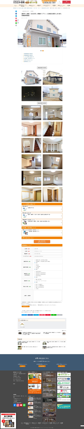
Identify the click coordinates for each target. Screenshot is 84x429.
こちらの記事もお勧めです (29, 56)
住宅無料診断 (42, 366)
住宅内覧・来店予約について (29, 58)
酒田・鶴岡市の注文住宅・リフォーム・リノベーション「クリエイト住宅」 (43, 427)
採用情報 (15, 401)
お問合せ (22, 366)
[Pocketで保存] (16, 18)
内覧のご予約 (61, 366)
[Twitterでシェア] (16, 11)
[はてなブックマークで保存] (16, 16)
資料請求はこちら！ (27, 61)
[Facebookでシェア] (16, 13)
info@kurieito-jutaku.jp (20, 380)
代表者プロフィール (17, 398)
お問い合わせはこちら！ (28, 59)
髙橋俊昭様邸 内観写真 (28, 55)
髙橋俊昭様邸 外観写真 (28, 53)
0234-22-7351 (18, 377)
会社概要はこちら (17, 400)
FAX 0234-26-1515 (17, 379)
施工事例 (32, 11)
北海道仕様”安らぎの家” (25, 11)
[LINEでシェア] (16, 23)
